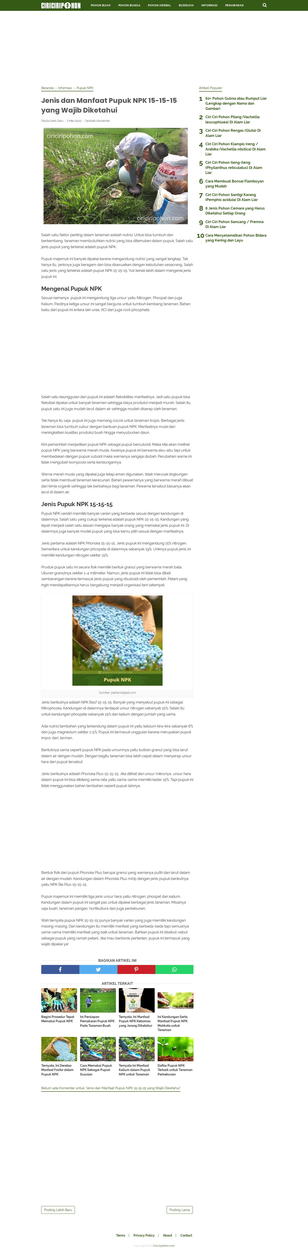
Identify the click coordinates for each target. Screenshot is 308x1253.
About (167, 1235)
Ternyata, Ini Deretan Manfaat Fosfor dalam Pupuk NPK (57, 1070)
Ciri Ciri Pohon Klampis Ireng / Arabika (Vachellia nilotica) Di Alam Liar (235, 149)
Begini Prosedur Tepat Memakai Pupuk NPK (57, 1019)
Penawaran (234, 5)
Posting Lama (180, 1210)
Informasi (209, 5)
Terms (120, 1235)
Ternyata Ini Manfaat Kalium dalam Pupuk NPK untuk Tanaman (134, 1070)
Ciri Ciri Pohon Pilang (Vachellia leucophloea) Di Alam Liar (232, 119)
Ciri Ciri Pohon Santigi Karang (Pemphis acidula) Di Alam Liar (231, 197)
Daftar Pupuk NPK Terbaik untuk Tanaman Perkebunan (175, 1070)
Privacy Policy (144, 1235)
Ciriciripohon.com (164, 1245)
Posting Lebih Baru (58, 1210)
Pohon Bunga (129, 5)
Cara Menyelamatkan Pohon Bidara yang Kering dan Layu (236, 237)
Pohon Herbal (159, 5)
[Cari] (265, 4)
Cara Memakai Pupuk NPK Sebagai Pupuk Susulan (96, 1070)
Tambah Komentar (97, 120)
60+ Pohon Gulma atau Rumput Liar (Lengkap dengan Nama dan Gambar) (236, 103)
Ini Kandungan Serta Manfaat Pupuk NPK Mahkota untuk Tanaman (173, 1023)
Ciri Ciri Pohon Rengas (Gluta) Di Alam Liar (233, 133)
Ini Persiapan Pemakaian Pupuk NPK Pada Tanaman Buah (97, 1021)
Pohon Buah (101, 5)
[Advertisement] (154, 47)
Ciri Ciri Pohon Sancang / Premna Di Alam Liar (234, 224)
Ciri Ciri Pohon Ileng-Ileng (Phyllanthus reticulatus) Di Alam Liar (233, 167)
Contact (186, 1235)
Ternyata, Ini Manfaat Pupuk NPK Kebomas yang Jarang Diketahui (135, 1021)
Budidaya (186, 5)
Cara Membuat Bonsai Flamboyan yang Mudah (234, 183)
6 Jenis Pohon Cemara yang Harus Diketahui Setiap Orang (235, 210)
